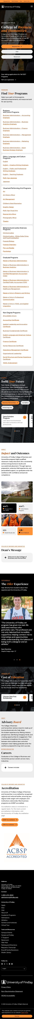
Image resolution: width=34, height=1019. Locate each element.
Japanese (6, 182)
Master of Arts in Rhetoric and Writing (16, 293)
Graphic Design (8, 207)
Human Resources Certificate (13, 346)
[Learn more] (24, 417)
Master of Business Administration (15, 261)
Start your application (7, 79)
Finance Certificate (9, 341)
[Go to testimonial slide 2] (17, 660)
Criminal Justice (8, 233)
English (5, 161)
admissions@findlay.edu (9, 897)
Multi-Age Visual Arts (10, 211)
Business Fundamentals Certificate (15, 331)
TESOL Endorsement (10, 363)
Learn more (24, 1012)
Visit (17, 51)
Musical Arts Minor (9, 214)
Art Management (9, 199)
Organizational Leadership (12, 354)
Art (4, 191)
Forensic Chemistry (9, 245)
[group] (17, 625)
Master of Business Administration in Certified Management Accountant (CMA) (16, 273)
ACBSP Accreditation (9, 820)
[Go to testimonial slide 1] (14, 660)
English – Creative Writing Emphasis (15, 165)
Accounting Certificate (11, 320)
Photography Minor (10, 218)
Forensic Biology (8, 241)
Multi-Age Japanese (10, 178)
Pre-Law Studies (8, 248)
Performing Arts (7, 407)
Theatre (5, 221)
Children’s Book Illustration (12, 203)
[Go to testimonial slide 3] (20, 660)
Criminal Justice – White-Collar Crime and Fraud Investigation (15, 237)
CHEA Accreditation (8, 824)
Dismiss (17, 1016)
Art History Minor (9, 195)
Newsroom (17, 57)
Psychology (7, 251)
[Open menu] (32, 6)
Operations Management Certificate (15, 350)
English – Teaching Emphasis (13, 174)
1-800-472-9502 (7, 895)
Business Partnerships (9, 403)
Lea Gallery (25, 403)
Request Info (16, 46)
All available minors (9, 316)
